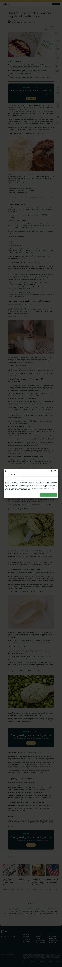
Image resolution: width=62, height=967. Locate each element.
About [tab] (49, 474)
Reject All (13, 494)
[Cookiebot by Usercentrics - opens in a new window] (52, 471)
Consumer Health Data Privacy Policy (22, 489)
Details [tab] (31, 474)
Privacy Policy (10, 489)
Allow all (49, 494)
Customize (30, 494)
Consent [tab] (13, 474)
